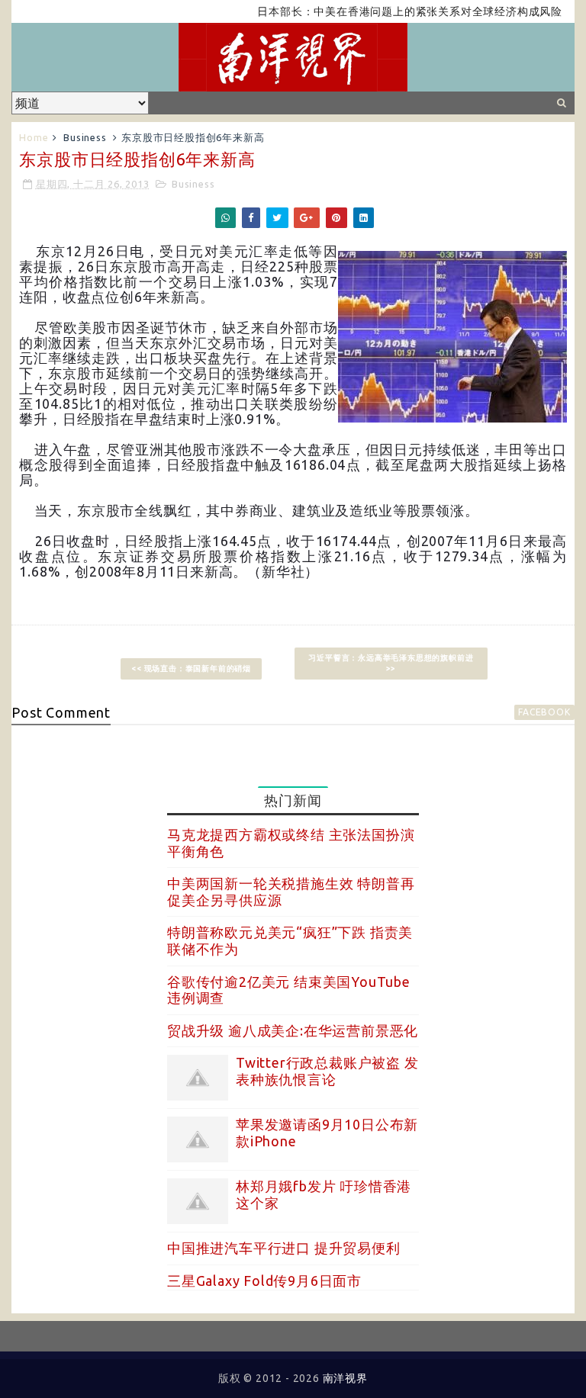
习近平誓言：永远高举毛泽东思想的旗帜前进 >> (390, 663)
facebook (544, 712)
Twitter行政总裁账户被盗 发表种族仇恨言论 (327, 1071)
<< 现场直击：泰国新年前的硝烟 (191, 668)
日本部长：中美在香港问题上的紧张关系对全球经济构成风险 (393, 11)
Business (84, 137)
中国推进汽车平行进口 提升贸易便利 (284, 1247)
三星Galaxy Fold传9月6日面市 (264, 1280)
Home (33, 137)
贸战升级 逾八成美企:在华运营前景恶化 (292, 1030)
